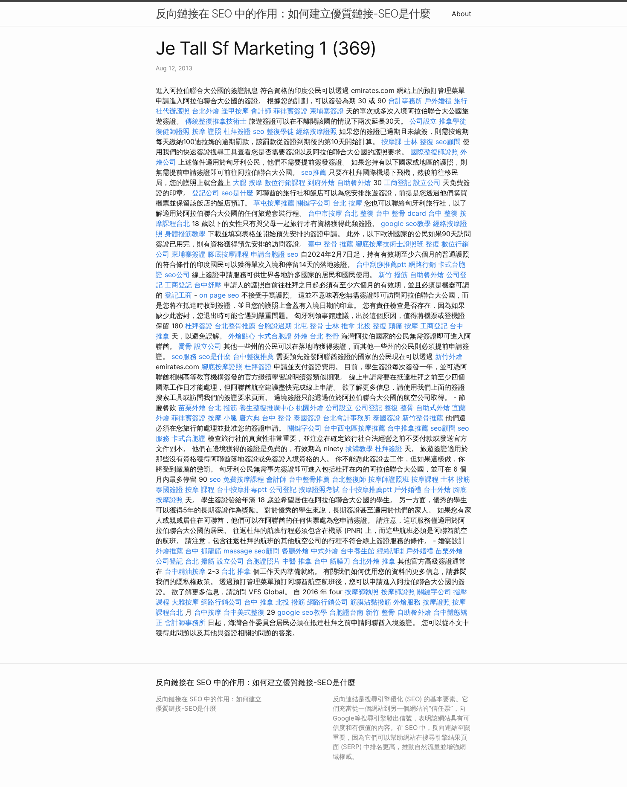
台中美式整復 (244, 612)
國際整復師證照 (434, 152)
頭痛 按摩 (403, 325)
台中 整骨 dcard (401, 213)
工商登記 (397, 182)
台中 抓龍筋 (203, 551)
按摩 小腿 (222, 418)
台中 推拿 (258, 602)
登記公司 (205, 192)
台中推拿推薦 (407, 428)
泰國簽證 (307, 418)
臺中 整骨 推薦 (330, 244)
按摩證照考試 (319, 489)
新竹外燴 (448, 356)
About (461, 13)
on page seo (219, 295)
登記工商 (178, 295)
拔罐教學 (359, 448)
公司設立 (423, 121)
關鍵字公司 (313, 203)
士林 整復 (418, 141)
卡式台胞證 (275, 336)
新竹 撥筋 (393, 274)
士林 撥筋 (455, 479)
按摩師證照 (398, 591)
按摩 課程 (200, 489)
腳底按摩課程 (228, 254)
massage (238, 551)
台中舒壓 (207, 285)
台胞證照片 (263, 561)
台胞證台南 (346, 612)
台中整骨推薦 (309, 479)
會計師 (261, 111)
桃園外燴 (309, 407)
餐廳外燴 (295, 551)
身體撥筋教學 (185, 233)
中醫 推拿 (297, 561)
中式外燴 (324, 551)
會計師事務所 (185, 622)
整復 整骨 (399, 407)
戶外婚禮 (438, 100)
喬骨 (185, 346)
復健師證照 (173, 131)
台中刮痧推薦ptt (381, 264)
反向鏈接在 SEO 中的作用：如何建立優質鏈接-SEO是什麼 (293, 13)
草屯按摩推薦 (273, 203)
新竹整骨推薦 (422, 418)
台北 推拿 (236, 571)
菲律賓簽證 (290, 111)
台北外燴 (205, 111)
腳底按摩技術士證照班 (389, 244)
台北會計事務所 (347, 418)
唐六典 (249, 418)
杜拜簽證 (237, 131)
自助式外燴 (433, 407)
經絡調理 (390, 551)
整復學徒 (280, 131)
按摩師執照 (362, 591)
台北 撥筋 (222, 407)
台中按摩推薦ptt (367, 489)
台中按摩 (207, 612)
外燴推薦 (169, 551)
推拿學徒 (452, 121)
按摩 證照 (206, 131)
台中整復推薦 (253, 356)
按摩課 (391, 141)
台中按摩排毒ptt (242, 489)
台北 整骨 (324, 336)
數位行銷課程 (284, 182)
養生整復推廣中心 (266, 407)
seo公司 (177, 274)
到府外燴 (321, 182)
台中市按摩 (325, 213)
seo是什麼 (237, 192)
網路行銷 (422, 264)
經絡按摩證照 (316, 131)
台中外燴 (437, 489)
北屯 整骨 (308, 325)
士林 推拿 (340, 325)
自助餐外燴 (354, 182)
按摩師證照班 (388, 479)
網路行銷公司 (221, 602)
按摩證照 (436, 602)
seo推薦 (313, 172)
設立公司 (427, 182)
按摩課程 (424, 479)
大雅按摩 (185, 602)
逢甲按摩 (235, 111)
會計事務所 (405, 100)
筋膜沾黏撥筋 (370, 602)
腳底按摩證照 (221, 366)
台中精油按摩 (185, 571)
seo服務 (184, 356)
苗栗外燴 (192, 407)
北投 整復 (371, 325)
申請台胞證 (268, 254)
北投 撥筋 (290, 602)
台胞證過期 (275, 325)
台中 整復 (443, 213)
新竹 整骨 (380, 612)
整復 (432, 244)
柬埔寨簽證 (327, 111)
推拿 (388, 561)
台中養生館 (357, 551)
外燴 (301, 336)
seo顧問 (448, 141)
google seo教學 (406, 223)
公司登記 (368, 407)
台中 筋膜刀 (332, 561)
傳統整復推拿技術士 (216, 121)
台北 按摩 (347, 203)
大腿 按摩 (247, 182)
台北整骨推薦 (235, 325)
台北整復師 (349, 479)
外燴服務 (407, 602)
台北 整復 (359, 213)
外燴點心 (241, 336)
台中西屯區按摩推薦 (354, 428)
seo (258, 131)
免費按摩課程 (243, 479)
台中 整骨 (276, 418)
